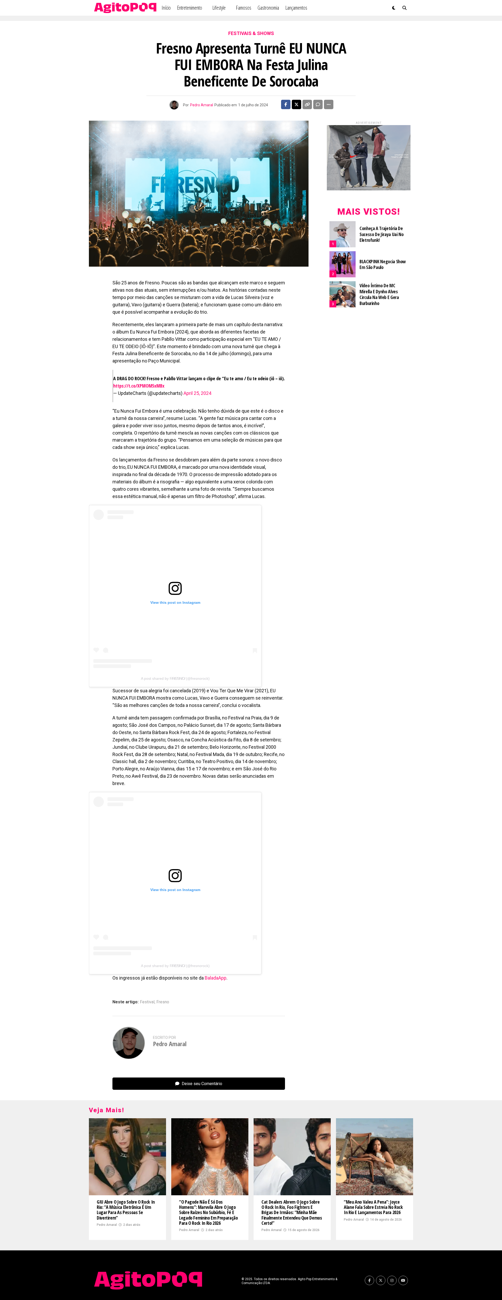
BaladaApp (215, 978)
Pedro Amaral (201, 105)
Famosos (243, 7)
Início (166, 7)
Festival (147, 1002)
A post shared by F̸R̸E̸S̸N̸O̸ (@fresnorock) (175, 678)
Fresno (162, 1002)
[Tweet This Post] (296, 104)
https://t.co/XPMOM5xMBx (138, 386)
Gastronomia (268, 7)
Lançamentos (296, 7)
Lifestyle (219, 7)
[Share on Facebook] (285, 104)
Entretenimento (189, 7)
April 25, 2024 (197, 393)
